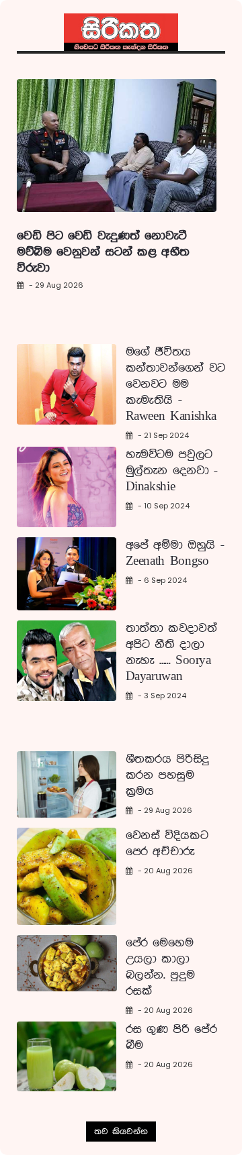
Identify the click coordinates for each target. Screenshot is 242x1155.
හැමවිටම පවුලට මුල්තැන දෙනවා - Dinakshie (172, 471)
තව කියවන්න (121, 1131)
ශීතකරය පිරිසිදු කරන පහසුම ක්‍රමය (167, 775)
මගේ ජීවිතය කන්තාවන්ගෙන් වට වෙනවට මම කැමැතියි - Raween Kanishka (175, 384)
